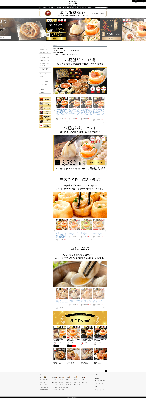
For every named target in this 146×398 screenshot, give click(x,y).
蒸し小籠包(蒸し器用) (44, 65)
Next (144, 30)
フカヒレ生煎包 (54, 382)
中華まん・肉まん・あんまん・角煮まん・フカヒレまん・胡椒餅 (44, 69)
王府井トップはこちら (139, 0)
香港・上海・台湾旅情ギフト (44, 384)
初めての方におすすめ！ (44, 49)
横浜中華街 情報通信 (98, 390)
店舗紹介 (90, 7)
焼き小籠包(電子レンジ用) (44, 57)
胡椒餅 (67, 387)
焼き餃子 (82, 379)
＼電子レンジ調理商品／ (44, 81)
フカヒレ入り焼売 (77, 382)
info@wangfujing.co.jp (101, 383)
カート (144, 2)
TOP (40, 7)
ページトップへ (106, 371)
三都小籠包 (61, 384)
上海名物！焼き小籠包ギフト (44, 389)
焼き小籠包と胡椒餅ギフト (44, 387)
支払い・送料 (66, 7)
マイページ (140, 2)
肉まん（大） (68, 379)
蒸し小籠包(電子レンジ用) (44, 63)
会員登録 (135, 2)
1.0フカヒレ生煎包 (55, 389)
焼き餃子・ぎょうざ (43, 76)
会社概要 (59, 7)
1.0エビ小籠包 (61, 389)
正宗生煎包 (54, 379)
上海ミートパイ (84, 382)
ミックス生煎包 (54, 384)
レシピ (41, 95)
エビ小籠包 (61, 382)
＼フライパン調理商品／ (44, 84)
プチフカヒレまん (69, 382)
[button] (54, 110)
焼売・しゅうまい (43, 73)
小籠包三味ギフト (43, 382)
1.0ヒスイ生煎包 (54, 387)
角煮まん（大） (68, 384)
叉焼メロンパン (68, 389)
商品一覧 (45, 7)
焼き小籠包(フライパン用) (44, 60)
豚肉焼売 (75, 379)
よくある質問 (83, 7)
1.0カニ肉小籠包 (62, 387)
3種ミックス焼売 (77, 384)
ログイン (130, 2)
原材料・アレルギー (75, 7)
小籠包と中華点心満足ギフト (44, 379)
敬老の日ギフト (42, 55)
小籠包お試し (52, 7)
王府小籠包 (61, 379)
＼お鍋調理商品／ (43, 89)
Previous (1, 30)
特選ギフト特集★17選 (44, 52)
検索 (107, 7)
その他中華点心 (42, 92)
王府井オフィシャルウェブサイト (100, 389)
